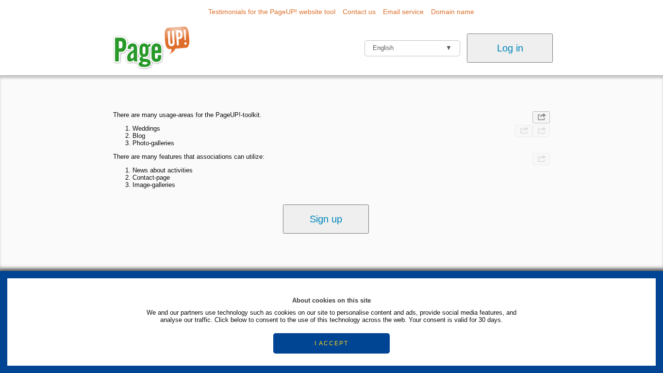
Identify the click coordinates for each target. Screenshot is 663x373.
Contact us (359, 12)
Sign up (326, 219)
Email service (403, 12)
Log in (510, 48)
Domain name (452, 12)
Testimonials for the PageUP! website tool (271, 12)
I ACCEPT (331, 343)
